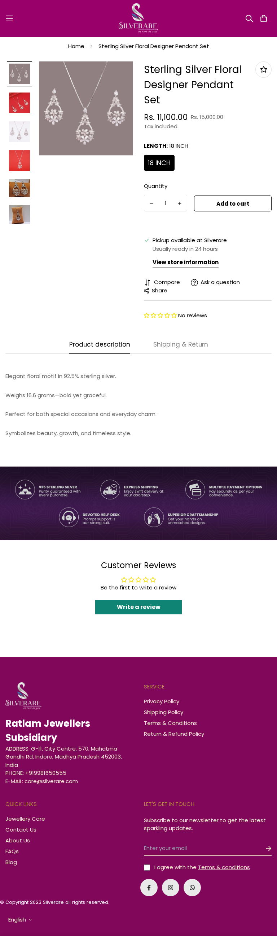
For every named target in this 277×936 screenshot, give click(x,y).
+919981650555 (45, 773)
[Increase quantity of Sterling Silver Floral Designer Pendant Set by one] (179, 203)
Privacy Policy (161, 701)
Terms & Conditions (170, 723)
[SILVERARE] (138, 18)
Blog (11, 862)
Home (76, 46)
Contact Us (20, 829)
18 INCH (159, 162)
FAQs (12, 851)
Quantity (155, 186)
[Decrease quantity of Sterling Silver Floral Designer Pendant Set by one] (151, 203)
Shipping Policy (163, 712)
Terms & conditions (224, 867)
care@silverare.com (51, 781)
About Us (17, 840)
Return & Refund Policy (174, 734)
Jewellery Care (25, 819)
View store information (186, 262)
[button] (161, 315)
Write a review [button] (139, 607)
